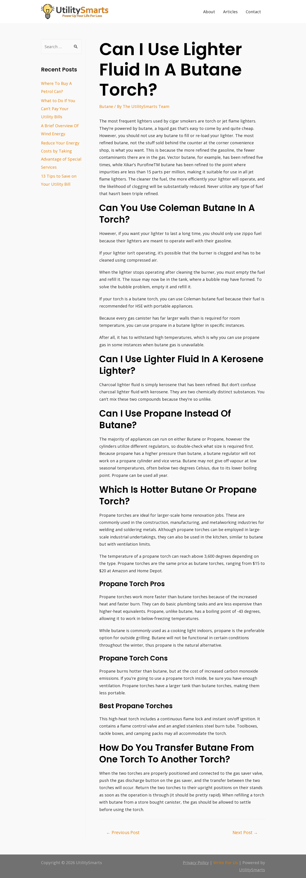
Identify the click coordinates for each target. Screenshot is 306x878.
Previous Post (123, 832)
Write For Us (225, 862)
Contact (253, 11)
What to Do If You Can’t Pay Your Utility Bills (58, 108)
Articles (230, 11)
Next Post (245, 832)
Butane (106, 106)
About (209, 11)
